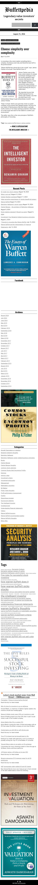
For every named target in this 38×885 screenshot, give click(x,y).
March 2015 (4, 373)
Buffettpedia (19, 10)
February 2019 (5, 328)
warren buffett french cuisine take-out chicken (11, 613)
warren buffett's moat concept (30, 606)
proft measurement (24, 593)
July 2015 (4, 368)
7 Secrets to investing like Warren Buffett (13, 222)
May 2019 (4, 323)
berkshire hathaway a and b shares (13, 573)
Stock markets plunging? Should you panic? (14, 212)
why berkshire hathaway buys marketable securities (23, 633)
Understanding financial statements (12, 508)
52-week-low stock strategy (9, 192)
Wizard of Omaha (4, 641)
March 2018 (4, 338)
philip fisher (16, 593)
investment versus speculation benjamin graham (18, 592)
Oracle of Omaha (4, 593)
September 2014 (6, 386)
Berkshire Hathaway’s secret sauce (12, 204)
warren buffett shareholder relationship (9, 627)
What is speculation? (20, 126)
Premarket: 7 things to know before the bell (14, 700)
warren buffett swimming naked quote (14, 631)
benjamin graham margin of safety (13, 571)
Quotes (3, 496)
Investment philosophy (12, 40)
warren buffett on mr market (11, 626)
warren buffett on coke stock (19, 622)
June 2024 (4, 320)
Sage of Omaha (32, 593)
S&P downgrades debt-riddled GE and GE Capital (16, 766)
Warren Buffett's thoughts (9, 518)
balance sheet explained (6, 569)
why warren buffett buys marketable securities (11, 634)
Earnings (3, 473)
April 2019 (4, 325)
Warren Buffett (4, 606)
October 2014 (5, 383)
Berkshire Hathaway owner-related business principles (18, 458)
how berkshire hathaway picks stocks (9, 579)
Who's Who (4, 521)
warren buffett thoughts (6, 633)
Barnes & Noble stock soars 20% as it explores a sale (17, 714)
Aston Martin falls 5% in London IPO (12, 722)
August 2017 (5, 348)
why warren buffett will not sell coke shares (17, 637)
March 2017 (4, 358)
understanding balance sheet (7, 602)
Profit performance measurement (11, 493)
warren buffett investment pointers (8, 620)
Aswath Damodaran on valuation (11, 450)
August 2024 (5, 315)
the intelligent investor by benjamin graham (16, 598)
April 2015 (4, 371)
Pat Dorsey (11, 593)
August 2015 (5, 366)
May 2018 (4, 333)
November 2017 (6, 343)
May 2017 (4, 353)
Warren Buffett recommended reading (12, 516)
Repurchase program (7, 498)
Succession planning (7, 501)
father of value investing (31, 573)
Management (5, 483)
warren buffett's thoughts (15, 608)
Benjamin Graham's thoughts (9, 453)
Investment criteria (6, 478)
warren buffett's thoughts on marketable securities (18, 611)
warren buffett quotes (29, 626)
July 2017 (4, 351)
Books (3, 460)
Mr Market (4, 488)
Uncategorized (5, 506)
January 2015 (5, 376)
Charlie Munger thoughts (8, 465)
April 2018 (4, 336)
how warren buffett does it (13, 123)
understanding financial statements (17, 604)
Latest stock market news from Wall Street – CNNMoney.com (19, 696)
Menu (19, 3)
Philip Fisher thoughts (7, 490)
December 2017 (6, 341)
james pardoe (26, 123)
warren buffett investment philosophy (14, 618)
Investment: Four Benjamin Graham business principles (18, 217)
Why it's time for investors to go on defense (14, 706)
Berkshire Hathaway (7, 455)
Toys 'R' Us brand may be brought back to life (15, 736)
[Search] (35, 25)
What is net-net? (6, 194)
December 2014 (6, 378)
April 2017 (4, 356)
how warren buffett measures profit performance (11, 584)
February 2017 (5, 361)
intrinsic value (5, 475)
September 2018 (6, 331)
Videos (3, 511)
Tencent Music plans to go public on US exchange (16, 744)
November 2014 (6, 381)
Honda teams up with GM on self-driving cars (15, 730)
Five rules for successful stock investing (14, 576)
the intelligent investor (13, 596)
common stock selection (8, 468)
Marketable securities (7, 485)
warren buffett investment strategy (23, 620)
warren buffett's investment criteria (15, 606)
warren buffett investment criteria (16, 615)
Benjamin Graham (18, 569)
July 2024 (4, 318)
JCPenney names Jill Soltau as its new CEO (14, 752)
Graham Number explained (9, 197)
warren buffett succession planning (13, 629)
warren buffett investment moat (7, 617)
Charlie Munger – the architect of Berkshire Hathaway (17, 207)
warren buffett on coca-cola (6, 622)
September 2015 (6, 363)
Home (3, 40)
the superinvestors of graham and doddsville (16, 600)
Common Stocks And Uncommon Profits (13, 470)
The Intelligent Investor (18, 130)
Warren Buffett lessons (8, 513)
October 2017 (5, 346)
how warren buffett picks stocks (15, 588)
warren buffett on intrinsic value (12, 624)
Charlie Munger (5, 463)
